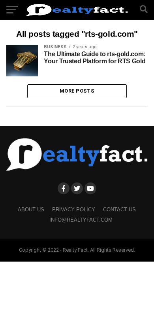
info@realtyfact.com (81, 220)
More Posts (77, 91)
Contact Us (119, 210)
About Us (31, 210)
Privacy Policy (73, 210)
